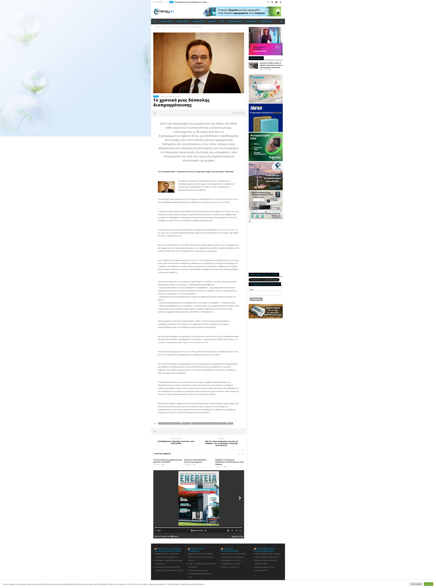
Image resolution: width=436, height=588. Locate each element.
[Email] (276, 2)
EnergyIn (173, 96)
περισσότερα (238, 113)
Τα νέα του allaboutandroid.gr (229, 550)
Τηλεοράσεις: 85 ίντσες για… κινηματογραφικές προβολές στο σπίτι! (200, 573)
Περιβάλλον (198, 21)
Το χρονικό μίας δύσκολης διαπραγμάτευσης (209, 423)
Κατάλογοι (251, 21)
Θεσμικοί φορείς (235, 21)
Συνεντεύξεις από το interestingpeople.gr (265, 550)
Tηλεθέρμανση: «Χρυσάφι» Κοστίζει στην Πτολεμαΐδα (175, 441)
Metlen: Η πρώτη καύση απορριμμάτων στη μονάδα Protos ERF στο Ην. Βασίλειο (191, 2)
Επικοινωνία (266, 21)
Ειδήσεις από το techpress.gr (196, 550)
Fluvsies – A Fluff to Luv (230, 567)
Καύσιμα (212, 21)
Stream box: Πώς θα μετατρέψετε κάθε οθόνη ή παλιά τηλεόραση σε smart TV (201, 557)
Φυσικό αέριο (183, 21)
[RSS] (281, 2)
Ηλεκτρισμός (167, 21)
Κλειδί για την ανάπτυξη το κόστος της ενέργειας (195, 461)
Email (251, 289)
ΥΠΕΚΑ (230, 423)
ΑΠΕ (221, 21)
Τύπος (156, 96)
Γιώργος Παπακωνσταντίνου (169, 423)
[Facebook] (268, 2)
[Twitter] (272, 2)
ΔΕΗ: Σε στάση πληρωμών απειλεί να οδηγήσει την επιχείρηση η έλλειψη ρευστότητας (221, 442)
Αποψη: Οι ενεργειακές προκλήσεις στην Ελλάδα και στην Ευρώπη (229, 462)
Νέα (171, 2)
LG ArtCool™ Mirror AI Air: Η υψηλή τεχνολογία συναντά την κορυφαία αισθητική (271, 65)
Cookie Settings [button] (416, 584)
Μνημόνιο (186, 423)
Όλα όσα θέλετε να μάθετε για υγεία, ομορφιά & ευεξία (168, 550)
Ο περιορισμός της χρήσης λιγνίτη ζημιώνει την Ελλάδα (167, 461)
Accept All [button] (428, 584)
